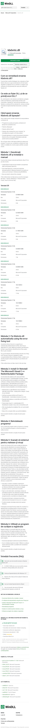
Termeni (3, 723)
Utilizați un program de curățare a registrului (12, 611)
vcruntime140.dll (6, 673)
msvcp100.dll (5, 666)
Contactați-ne (19, 715)
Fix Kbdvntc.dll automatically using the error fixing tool (15, 600)
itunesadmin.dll (6, 694)
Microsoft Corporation (10, 13)
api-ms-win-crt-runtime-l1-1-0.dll (10, 660)
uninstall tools (24, 67)
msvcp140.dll (5, 669)
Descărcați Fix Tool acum (10, 623)
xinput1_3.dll (5, 675)
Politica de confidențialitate (7, 721)
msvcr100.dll (5, 671)
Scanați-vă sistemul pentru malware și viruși (13, 609)
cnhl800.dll (5, 685)
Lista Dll (3, 715)
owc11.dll (4, 690)
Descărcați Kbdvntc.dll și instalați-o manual (12, 598)
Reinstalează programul (8, 606)
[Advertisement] (15, 32)
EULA (15, 69)
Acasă (2, 13)
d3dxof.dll (4, 687)
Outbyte (18, 67)
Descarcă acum (15, 60)
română (23, 7)
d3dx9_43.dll (5, 664)
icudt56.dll (4, 692)
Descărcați (5, 189)
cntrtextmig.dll (5, 696)
